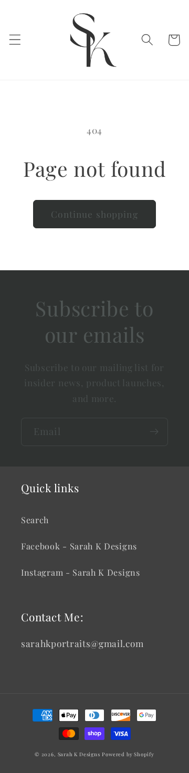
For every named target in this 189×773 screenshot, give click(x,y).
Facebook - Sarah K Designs (79, 546)
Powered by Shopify (128, 754)
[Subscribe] (154, 432)
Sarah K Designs (79, 754)
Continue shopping (94, 214)
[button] (15, 40)
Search (35, 519)
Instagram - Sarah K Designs (80, 572)
